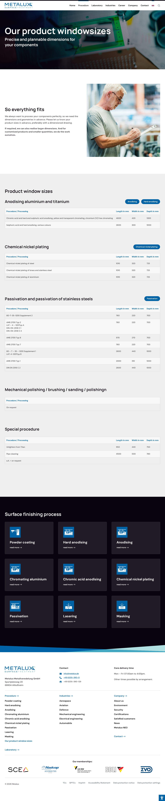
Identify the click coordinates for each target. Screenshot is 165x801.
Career (121, 5)
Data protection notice (123, 783)
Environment (121, 705)
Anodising (132, 201)
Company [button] (133, 5)
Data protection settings (148, 783)
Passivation (152, 298)
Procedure (10, 695)
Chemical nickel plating (147, 247)
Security (118, 709)
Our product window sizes (18, 741)
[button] (153, 5)
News (117, 723)
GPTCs (72, 783)
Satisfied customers (124, 718)
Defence (63, 709)
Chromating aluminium (17, 714)
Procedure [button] (83, 5)
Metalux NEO (121, 727)
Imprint (82, 783)
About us (119, 700)
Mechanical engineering (72, 714)
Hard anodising (151, 201)
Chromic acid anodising (17, 718)
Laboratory (97, 5)
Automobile (65, 723)
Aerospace (65, 700)
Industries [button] (110, 5)
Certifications (121, 714)
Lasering (9, 732)
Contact (145, 5)
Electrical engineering (71, 718)
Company (119, 695)
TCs (64, 783)
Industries (64, 695)
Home (72, 5)
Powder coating (13, 700)
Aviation (63, 705)
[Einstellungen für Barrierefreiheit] (162, 798)
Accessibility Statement (99, 783)
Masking (9, 736)
